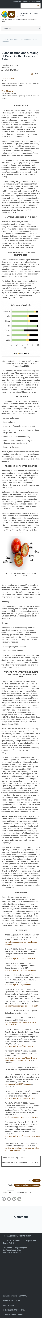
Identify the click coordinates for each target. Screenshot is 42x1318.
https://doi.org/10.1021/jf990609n (18, 985)
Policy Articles (13, 39)
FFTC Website (8, 1305)
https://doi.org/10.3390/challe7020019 (20, 1098)
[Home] (8, 14)
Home (4, 39)
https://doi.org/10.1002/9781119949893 (20, 959)
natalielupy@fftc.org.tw (17, 1248)
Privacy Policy (17, 1)
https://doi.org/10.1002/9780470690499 (20, 970)
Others (36, 1181)
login (10, 1192)
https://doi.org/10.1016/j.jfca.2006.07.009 (21, 1046)
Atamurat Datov (7, 79)
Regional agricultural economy (27, 1185)
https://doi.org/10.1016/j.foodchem (18, 1084)
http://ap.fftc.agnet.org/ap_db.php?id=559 (21, 1006)
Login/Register (36, 1)
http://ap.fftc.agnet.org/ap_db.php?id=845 (21, 1117)
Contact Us (26, 1)
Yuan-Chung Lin (7, 91)
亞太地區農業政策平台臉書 (14, 1310)
